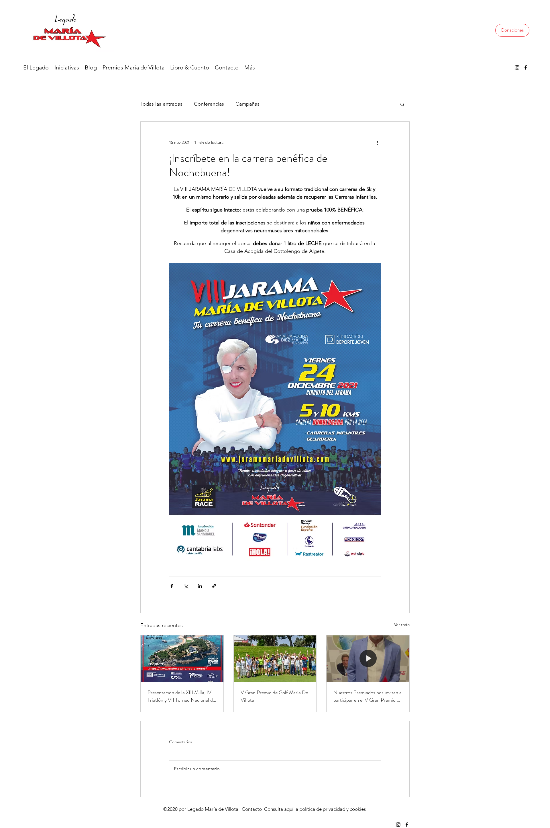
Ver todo (402, 624)
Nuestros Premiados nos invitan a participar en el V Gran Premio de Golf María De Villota (367, 696)
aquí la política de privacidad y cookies (325, 809)
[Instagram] (517, 67)
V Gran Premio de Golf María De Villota (274, 696)
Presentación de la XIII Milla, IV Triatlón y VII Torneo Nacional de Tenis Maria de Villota (181, 696)
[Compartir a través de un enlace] (214, 586)
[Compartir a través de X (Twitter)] (185, 586)
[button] (402, 104)
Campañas (247, 104)
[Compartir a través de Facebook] (171, 586)
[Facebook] (526, 67)
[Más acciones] (377, 142)
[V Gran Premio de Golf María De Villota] (275, 658)
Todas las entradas (161, 104)
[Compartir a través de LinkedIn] (200, 586)
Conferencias (209, 104)
